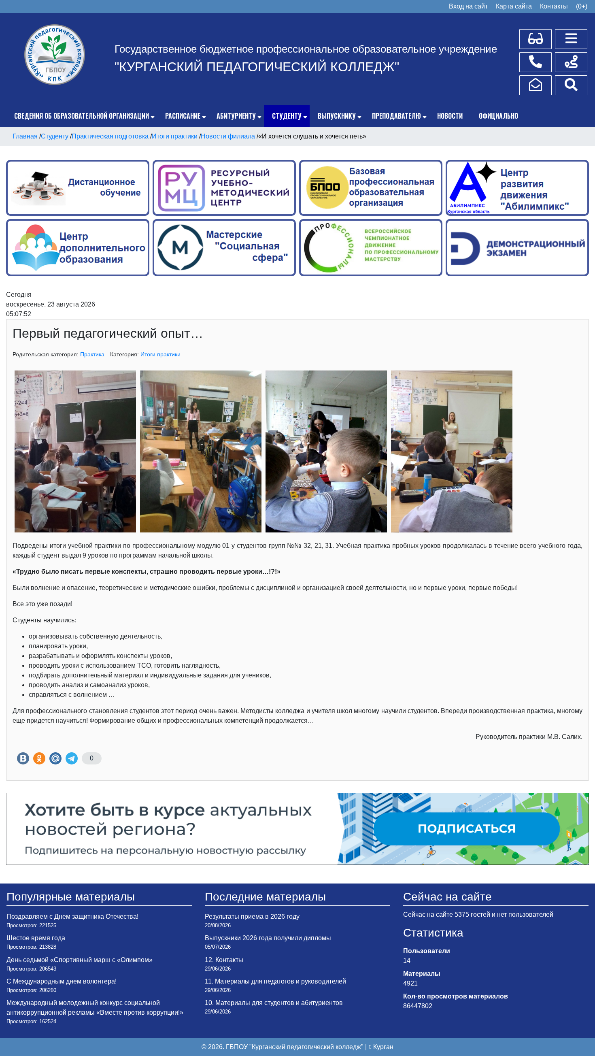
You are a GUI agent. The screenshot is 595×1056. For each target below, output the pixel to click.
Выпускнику (337, 116)
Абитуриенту (236, 116)
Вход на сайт (468, 6)
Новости (450, 116)
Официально (498, 116)
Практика (92, 354)
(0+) (581, 6)
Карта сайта (514, 6)
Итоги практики (160, 354)
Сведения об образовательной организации (81, 116)
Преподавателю (396, 116)
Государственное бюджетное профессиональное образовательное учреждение (306, 49)
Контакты (554, 6)
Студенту (287, 116)
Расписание (182, 116)
